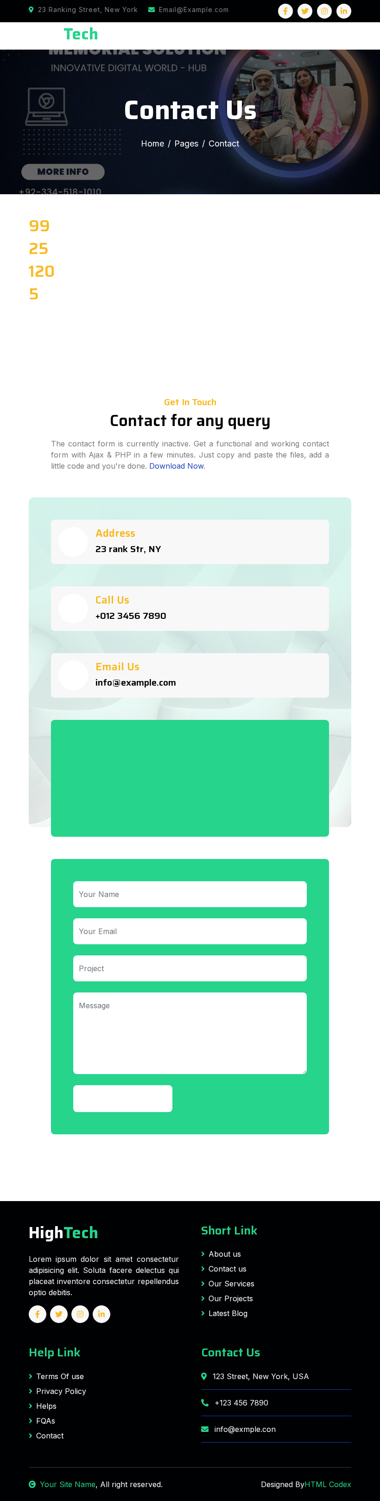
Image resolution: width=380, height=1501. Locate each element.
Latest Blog (228, 1313)
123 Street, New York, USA (259, 1376)
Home (152, 143)
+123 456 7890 (240, 1402)
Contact (49, 1435)
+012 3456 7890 (130, 615)
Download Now (176, 466)
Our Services (231, 1283)
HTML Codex (327, 1484)
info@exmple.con (244, 1429)
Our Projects (231, 1298)
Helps (46, 1406)
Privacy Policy (61, 1391)
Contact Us (230, 1352)
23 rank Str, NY (128, 548)
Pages (186, 143)
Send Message (123, 1098)
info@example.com (135, 682)
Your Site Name (67, 1484)
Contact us (228, 1268)
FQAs (45, 1420)
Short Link (229, 1230)
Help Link (55, 1352)
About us (225, 1254)
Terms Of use (60, 1376)
